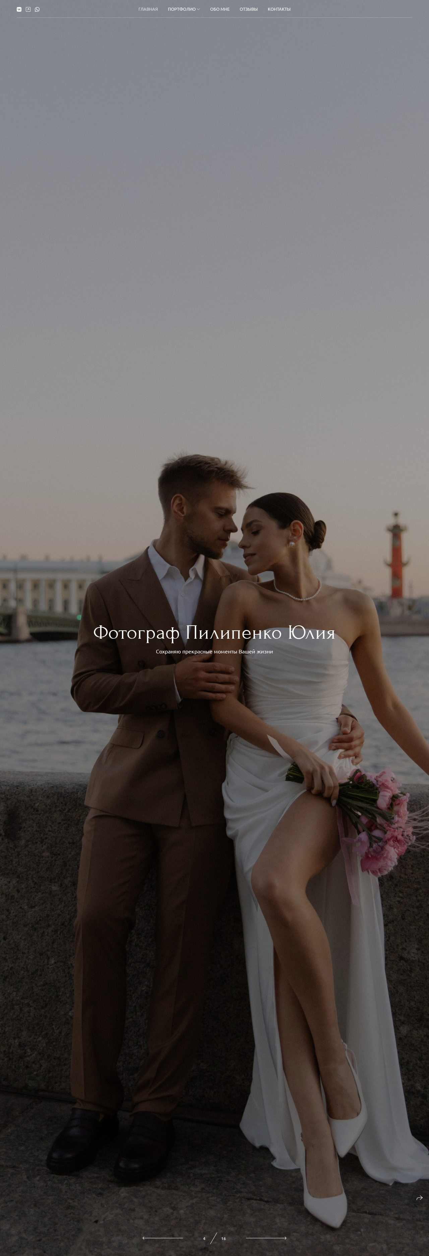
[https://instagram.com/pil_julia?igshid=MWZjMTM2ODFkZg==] (28, 9)
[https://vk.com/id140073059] (19, 9)
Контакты (279, 9)
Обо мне (220, 9)
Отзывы (249, 9)
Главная (148, 9)
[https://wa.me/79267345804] (37, 9)
